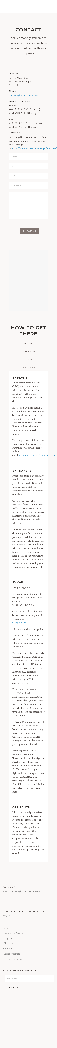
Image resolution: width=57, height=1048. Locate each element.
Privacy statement (12, 958)
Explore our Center (13, 932)
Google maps (19, 622)
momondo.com (27, 455)
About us (8, 943)
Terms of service (11, 953)
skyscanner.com (46, 455)
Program (7, 938)
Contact (7, 948)
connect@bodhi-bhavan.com (24, 95)
